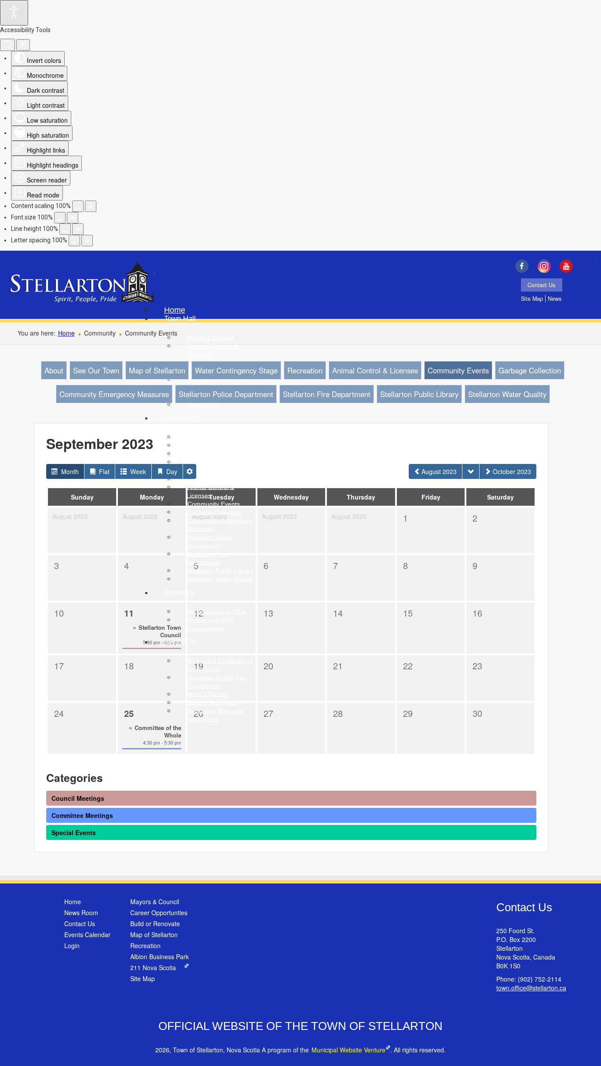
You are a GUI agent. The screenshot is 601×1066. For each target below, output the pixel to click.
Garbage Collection (529, 370)
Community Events (458, 370)
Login (72, 945)
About (53, 370)
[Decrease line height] (65, 229)
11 (129, 612)
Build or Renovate (155, 923)
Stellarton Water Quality (507, 394)
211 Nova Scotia (153, 967)
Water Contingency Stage (236, 370)
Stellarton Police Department (226, 394)
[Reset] (7, 45)
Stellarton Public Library (419, 394)
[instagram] (546, 266)
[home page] (82, 283)
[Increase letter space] (87, 240)
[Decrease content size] (78, 206)
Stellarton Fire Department (326, 394)
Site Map (532, 299)
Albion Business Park (159, 956)
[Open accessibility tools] (14, 13)
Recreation (304, 370)
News (554, 299)
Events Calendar (87, 934)
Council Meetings (77, 798)
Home (66, 333)
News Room (81, 912)
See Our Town (96, 370)
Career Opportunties (158, 912)
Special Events (73, 832)
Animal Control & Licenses (375, 370)
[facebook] (524, 266)
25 (129, 713)
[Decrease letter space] (74, 240)
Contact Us (541, 285)
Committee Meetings (82, 815)
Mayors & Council (154, 901)
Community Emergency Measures (114, 394)
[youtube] (569, 266)
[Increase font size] (72, 217)
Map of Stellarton (157, 370)
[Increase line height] (78, 229)
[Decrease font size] (60, 217)
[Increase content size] (90, 206)
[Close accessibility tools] (23, 45)
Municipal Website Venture (348, 1049)
